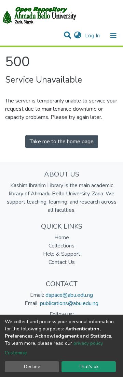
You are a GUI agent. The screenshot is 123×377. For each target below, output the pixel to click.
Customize (16, 353)
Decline (32, 366)
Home (61, 237)
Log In (93, 35)
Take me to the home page (62, 141)
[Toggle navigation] (113, 35)
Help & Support (61, 254)
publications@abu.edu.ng (69, 303)
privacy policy (87, 343)
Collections (61, 246)
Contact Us (62, 262)
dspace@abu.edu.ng (69, 295)
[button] (78, 36)
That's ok (89, 366)
